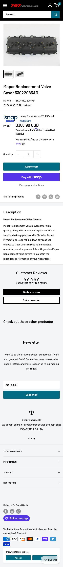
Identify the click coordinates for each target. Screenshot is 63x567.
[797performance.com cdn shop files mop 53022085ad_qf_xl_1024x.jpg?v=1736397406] (20, 74)
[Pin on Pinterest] (44, 196)
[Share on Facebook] (38, 196)
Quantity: (8, 154)
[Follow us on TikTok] (18, 511)
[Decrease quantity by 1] (19, 154)
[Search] (55, 14)
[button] (11, 105)
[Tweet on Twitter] (51, 196)
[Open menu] (5, 5)
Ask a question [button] (31, 300)
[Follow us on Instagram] (12, 511)
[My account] (50, 5)
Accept (18, 557)
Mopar (7, 100)
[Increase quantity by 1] (37, 154)
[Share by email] (57, 196)
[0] (57, 5)
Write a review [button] (31, 291)
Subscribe (32, 394)
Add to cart (31, 166)
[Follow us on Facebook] (5, 511)
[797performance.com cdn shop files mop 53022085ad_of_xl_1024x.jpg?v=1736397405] (8, 74)
